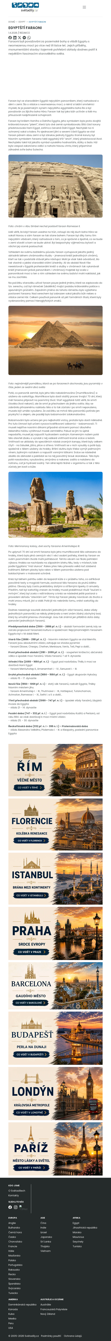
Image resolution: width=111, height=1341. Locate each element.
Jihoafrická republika (85, 1227)
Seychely (78, 1241)
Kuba (11, 1314)
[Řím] (55, 770)
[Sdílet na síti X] (19, 37)
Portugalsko (15, 1265)
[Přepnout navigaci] (84, 7)
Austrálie (45, 1304)
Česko (12, 1237)
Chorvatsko (15, 1241)
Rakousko (14, 1269)
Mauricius (78, 1237)
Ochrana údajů (73, 1336)
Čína (43, 1223)
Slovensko (14, 1279)
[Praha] (55, 933)
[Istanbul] (55, 878)
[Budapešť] (55, 1038)
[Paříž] (55, 1148)
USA (10, 1328)
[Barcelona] (55, 985)
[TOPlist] (24, 1208)
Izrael (43, 1232)
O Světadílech (16, 1190)
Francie (12, 1246)
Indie (43, 1227)
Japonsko (46, 1237)
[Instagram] (15, 1209)
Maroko (77, 1232)
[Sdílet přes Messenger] (24, 37)
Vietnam (45, 1251)
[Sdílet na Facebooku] (10, 37)
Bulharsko (14, 1227)
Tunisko (77, 1246)
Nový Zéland (47, 1314)
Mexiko (12, 1318)
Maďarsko (14, 1255)
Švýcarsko (14, 1288)
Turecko (13, 1293)
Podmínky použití (51, 1336)
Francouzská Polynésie (53, 1309)
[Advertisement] (55, 77)
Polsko (12, 1260)
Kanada (13, 1309)
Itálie (11, 1251)
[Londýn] (55, 1093)
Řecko (12, 1274)
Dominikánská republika (22, 1304)
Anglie (12, 1223)
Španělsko (14, 1283)
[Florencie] (55, 824)
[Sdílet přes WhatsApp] (29, 37)
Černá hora (15, 1232)
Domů (11, 21)
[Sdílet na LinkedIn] (15, 37)
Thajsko (45, 1246)
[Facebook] (10, 1209)
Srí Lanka (45, 1241)
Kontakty (13, 1195)
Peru (11, 1323)
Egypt (22, 21)
